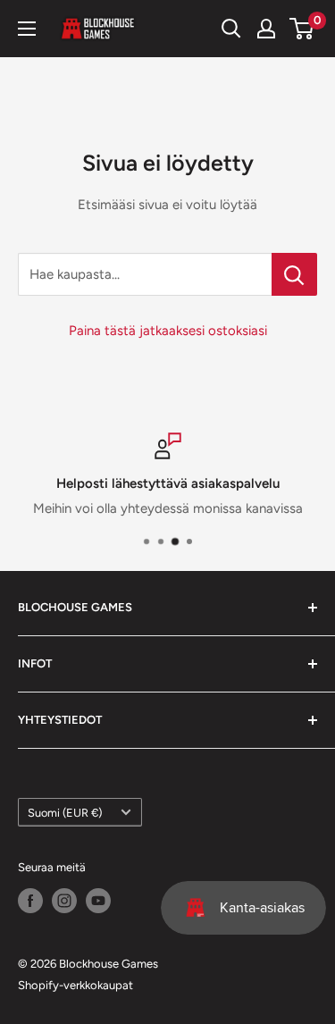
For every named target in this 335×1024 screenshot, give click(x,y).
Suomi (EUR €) (65, 812)
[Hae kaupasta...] (294, 274)
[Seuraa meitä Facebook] (30, 900)
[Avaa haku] (231, 28)
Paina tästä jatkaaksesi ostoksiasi (168, 331)
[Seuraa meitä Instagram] (64, 900)
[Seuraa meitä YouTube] (98, 900)
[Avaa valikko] (27, 28)
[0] (302, 28)
